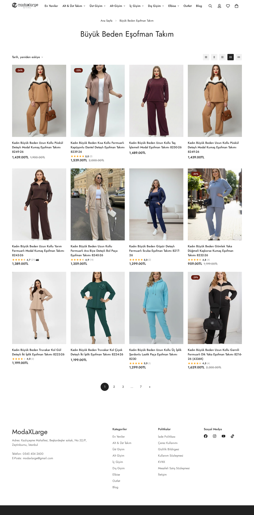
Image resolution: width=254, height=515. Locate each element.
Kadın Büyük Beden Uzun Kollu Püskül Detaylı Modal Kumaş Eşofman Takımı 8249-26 (37, 147)
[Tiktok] (232, 436)
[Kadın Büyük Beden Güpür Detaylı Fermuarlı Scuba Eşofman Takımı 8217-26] (156, 204)
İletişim (162, 474)
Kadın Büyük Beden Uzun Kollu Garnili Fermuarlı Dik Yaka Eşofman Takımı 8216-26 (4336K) (215, 354)
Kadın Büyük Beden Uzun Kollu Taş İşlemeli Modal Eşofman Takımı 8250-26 (155, 145)
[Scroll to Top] (246, 494)
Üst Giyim (96, 6)
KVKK (161, 462)
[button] (236, 6)
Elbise (172, 6)
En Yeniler (51, 6)
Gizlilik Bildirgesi (168, 449)
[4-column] (230, 57)
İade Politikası (166, 436)
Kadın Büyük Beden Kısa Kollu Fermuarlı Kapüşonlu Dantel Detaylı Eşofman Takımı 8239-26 (98, 147)
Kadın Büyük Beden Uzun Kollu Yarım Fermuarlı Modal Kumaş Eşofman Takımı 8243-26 (38, 250)
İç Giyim (135, 6)
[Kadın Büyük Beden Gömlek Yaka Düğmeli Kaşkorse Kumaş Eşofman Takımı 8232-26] (215, 204)
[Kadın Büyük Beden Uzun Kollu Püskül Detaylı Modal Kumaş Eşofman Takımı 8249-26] (39, 101)
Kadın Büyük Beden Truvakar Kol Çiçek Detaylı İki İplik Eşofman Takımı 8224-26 (97, 352)
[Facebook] (206, 436)
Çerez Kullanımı (168, 443)
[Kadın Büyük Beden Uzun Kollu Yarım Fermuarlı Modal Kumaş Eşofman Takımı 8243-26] (39, 204)
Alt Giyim (116, 6)
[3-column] (222, 57)
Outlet (188, 6)
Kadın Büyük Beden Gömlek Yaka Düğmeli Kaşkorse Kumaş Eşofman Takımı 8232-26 (210, 250)
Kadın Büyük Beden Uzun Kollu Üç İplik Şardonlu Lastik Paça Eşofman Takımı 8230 (155, 354)
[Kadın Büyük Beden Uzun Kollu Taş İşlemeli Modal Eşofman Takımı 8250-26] (156, 101)
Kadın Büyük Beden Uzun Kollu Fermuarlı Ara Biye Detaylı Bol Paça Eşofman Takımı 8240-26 (94, 250)
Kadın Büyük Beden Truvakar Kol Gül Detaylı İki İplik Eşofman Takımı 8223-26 (38, 352)
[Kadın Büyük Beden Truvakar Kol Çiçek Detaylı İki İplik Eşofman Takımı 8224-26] (98, 308)
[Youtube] (223, 436)
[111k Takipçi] (214, 436)
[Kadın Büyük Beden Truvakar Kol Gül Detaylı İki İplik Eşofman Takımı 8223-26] (39, 308)
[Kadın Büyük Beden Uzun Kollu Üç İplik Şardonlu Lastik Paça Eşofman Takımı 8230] (156, 308)
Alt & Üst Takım (72, 6)
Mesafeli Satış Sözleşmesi (174, 468)
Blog (199, 6)
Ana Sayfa (106, 21)
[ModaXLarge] (25, 6)
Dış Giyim (154, 6)
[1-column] (206, 57)
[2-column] (214, 57)
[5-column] (239, 57)
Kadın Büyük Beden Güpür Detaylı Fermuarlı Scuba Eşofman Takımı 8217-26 (154, 250)
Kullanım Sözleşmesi (170, 455)
